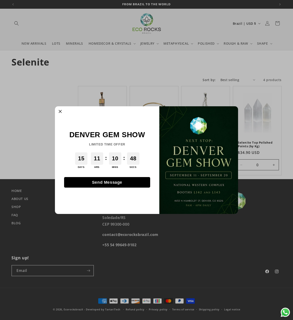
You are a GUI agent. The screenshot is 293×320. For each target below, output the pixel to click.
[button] (60, 111)
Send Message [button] (107, 182)
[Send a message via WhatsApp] (285, 312)
